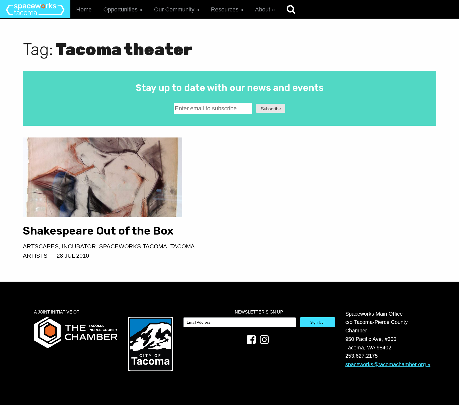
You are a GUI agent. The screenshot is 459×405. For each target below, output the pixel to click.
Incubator (79, 246)
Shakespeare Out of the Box (98, 230)
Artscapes (41, 246)
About (262, 9)
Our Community (174, 9)
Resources (225, 9)
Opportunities (120, 9)
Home (84, 9)
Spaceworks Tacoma (133, 246)
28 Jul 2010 (73, 255)
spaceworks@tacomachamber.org (385, 364)
